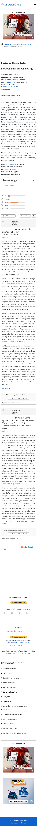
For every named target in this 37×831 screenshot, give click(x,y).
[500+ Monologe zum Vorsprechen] (18, 571)
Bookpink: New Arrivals (11, 678)
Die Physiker (7, 673)
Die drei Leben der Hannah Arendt (15, 733)
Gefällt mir (13, 398)
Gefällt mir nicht (23, 398)
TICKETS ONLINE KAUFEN (11, 96)
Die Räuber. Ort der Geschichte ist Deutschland (14, 708)
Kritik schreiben (9, 216)
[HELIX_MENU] (35, 4)
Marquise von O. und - (10, 728)
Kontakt (23, 823)
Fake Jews (6, 697)
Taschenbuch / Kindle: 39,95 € (18, 643)
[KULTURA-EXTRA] (6, 410)
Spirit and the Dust (9, 687)
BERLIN (8, 44)
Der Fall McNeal (8, 724)
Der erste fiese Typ (10, 692)
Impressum (15, 823)
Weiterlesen (6, 389)
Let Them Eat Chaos (10, 719)
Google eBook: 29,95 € (18, 645)
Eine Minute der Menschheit (13, 714)
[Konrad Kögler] (6, 221)
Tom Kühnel (10, 82)
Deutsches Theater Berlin (22, 44)
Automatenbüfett (9, 683)
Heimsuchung (7, 701)
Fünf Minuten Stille (9, 669)
